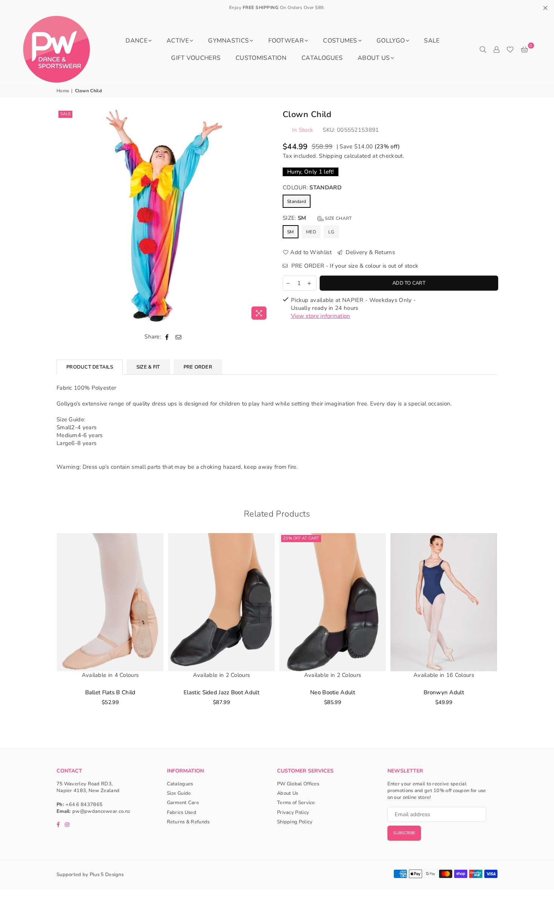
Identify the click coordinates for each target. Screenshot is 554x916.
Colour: (312, 187)
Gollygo (390, 41)
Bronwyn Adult (444, 692)
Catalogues (322, 58)
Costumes (340, 41)
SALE (431, 41)
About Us (374, 58)
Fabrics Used (182, 812)
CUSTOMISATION (261, 58)
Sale (65, 114)
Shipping (330, 156)
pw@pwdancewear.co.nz (101, 811)
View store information (320, 316)
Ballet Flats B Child (110, 692)
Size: (317, 218)
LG (331, 232)
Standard (296, 201)
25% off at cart (301, 538)
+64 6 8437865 (84, 804)
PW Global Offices (298, 783)
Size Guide (179, 793)
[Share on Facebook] (167, 337)
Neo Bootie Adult (332, 692)
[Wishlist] (510, 49)
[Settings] (496, 49)
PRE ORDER (198, 367)
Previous (46, 631)
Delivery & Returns (369, 252)
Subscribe (404, 833)
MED (311, 232)
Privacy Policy (293, 812)
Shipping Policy (295, 821)
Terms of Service (296, 802)
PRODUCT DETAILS (89, 367)
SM (290, 232)
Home (63, 91)
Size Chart (338, 218)
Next (507, 631)
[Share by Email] (179, 337)
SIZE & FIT (148, 367)
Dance (136, 41)
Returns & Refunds (188, 821)
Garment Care (183, 802)
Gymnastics (228, 41)
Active (178, 41)
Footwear (286, 41)
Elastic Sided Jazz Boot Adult (221, 692)
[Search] (483, 49)
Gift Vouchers (195, 58)
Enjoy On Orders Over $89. (277, 8)
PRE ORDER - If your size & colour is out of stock (353, 266)
